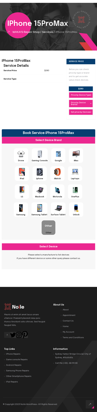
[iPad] (22, 172)
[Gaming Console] (40, 154)
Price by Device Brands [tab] (78, 103)
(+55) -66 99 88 (70, 363)
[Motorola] (57, 190)
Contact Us (68, 321)
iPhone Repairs (13, 354)
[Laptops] (75, 172)
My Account (68, 332)
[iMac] (76, 154)
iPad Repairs (12, 382)
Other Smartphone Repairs (18, 376)
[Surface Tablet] (58, 208)
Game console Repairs (17, 359)
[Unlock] (76, 208)
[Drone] (21, 154)
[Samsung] (21, 208)
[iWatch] (57, 172)
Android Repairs (13, 365)
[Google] (58, 154)
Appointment (69, 315)
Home (65, 326)
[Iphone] (40, 172)
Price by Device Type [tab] (80, 95)
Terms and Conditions (73, 337)
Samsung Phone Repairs (17, 370)
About (66, 309)
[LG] (22, 190)
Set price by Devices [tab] (80, 112)
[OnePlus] (75, 190)
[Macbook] (40, 190)
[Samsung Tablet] (39, 208)
